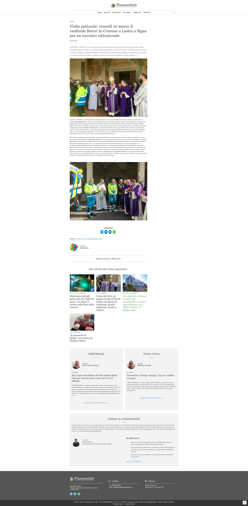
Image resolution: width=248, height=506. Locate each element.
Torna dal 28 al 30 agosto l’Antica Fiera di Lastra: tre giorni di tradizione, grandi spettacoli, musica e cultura (108, 303)
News (72, 21)
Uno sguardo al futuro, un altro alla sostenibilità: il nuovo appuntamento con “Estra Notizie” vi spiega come (135, 303)
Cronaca (72, 293)
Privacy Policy (118, 504)
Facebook (71, 494)
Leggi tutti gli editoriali (95, 403)
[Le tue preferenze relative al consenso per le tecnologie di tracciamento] (244, 502)
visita (100, 239)
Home (99, 12)
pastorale (95, 239)
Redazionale (126, 293)
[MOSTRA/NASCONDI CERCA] (174, 12)
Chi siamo (127, 12)
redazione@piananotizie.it (122, 487)
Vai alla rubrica (133, 462)
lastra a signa (86, 239)
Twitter (75, 494)
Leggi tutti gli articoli (150, 398)
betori (79, 239)
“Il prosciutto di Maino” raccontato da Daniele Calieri (81, 338)
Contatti (147, 12)
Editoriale (116, 12)
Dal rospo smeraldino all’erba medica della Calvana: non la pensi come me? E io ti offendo (94, 378)
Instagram (79, 494)
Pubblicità (137, 12)
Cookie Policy (130, 504)
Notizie (107, 12)
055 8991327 (116, 485)
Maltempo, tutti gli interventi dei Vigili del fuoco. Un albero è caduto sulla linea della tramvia (82, 302)
